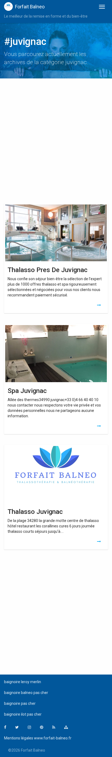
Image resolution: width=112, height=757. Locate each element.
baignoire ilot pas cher (23, 714)
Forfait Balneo (30, 6)
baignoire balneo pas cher (26, 692)
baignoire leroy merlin (22, 682)
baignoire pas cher (20, 703)
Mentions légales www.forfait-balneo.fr (37, 738)
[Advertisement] (56, 142)
